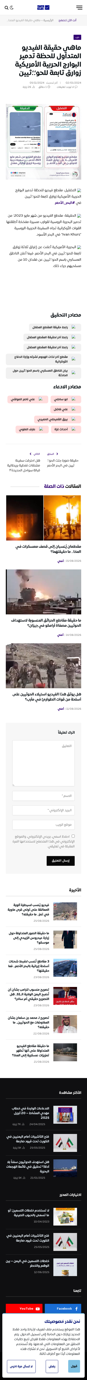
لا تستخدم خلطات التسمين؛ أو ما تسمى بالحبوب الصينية (28, 1213)
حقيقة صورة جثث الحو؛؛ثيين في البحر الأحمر (62, 463)
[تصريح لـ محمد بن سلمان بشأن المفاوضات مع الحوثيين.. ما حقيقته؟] (65, 1024)
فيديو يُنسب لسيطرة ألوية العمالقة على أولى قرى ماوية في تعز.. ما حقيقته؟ (28, 909)
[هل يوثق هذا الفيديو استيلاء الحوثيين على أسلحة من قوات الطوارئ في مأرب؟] (43, 665)
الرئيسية (48, 20)
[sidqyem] (43, 7)
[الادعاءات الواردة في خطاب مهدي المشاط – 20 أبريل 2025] (65, 1115)
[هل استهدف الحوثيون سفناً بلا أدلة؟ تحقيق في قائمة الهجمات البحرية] (65, 1168)
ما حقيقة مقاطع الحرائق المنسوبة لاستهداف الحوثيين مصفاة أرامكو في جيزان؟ (46, 623)
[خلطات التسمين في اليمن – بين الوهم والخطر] (65, 1267)
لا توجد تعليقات (65, 87)
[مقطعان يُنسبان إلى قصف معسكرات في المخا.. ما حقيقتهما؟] (43, 517)
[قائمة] (79, 7)
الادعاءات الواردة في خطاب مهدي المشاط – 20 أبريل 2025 (30, 1113)
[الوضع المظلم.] (12, 8)
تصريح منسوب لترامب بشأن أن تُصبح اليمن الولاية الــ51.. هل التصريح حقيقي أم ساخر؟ (28, 994)
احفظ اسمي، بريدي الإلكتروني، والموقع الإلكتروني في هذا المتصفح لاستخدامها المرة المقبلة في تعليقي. (44, 841)
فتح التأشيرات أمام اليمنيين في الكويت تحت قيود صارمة (27, 1139)
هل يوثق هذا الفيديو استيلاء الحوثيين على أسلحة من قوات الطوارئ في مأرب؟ (47, 697)
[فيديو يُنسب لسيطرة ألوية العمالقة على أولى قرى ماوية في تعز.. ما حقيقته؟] (65, 911)
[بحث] (7, 7)
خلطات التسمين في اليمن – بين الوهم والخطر (27, 1263)
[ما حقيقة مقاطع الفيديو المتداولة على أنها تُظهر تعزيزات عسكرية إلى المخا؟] (65, 1052)
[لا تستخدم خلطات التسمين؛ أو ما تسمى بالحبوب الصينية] (65, 1217)
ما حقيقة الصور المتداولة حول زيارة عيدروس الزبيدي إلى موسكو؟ (29, 938)
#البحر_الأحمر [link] (65, 203)
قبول (74, 1366)
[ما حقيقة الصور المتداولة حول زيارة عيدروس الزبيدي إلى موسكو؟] (65, 940)
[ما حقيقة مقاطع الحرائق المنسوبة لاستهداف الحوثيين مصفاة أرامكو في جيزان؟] (43, 591)
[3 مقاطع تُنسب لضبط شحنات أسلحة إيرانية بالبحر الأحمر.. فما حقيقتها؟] (65, 968)
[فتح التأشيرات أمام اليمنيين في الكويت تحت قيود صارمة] (65, 1143)
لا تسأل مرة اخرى (21, 1366)
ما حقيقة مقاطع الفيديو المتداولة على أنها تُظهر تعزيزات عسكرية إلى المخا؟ (30, 1050)
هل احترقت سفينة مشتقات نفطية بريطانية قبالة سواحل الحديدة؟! (23, 465)
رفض (52, 1366)
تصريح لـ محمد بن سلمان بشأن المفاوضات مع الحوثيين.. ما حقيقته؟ (28, 1022)
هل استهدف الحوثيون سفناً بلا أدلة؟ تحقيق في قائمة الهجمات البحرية (27, 1166)
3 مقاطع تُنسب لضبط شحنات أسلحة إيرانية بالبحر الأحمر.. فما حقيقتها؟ (28, 966)
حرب (77, 37)
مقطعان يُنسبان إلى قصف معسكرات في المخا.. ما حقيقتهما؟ (48, 549)
